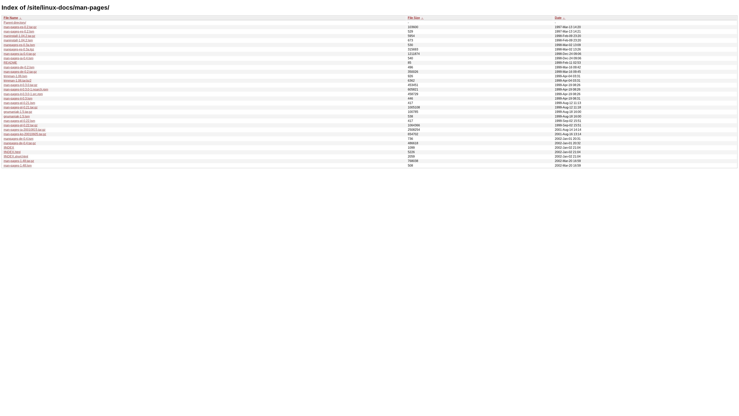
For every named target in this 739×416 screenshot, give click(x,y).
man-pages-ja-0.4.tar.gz (20, 53)
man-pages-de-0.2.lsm (19, 67)
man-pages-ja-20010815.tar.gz (24, 129)
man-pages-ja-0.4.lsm (18, 58)
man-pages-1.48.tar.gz (19, 161)
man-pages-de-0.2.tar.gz (20, 71)
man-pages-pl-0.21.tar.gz (21, 107)
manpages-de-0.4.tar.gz (20, 143)
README (10, 62)
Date (558, 17)
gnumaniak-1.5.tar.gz (18, 111)
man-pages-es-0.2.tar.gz (20, 27)
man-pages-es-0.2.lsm (19, 31)
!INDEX (9, 147)
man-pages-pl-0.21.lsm (19, 103)
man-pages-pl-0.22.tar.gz (21, 125)
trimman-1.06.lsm (15, 76)
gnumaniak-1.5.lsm (17, 116)
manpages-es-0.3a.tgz (19, 49)
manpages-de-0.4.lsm (18, 138)
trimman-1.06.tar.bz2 (17, 80)
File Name (11, 17)
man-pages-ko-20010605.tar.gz (25, 134)
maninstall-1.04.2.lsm (18, 40)
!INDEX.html (12, 152)
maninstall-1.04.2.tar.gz (19, 36)
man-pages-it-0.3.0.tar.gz (20, 85)
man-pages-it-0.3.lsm (18, 98)
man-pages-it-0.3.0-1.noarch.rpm (26, 89)
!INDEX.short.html (16, 156)
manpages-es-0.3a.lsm (19, 45)
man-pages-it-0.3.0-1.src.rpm (23, 94)
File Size (414, 17)
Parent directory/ (15, 22)
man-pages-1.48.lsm (18, 165)
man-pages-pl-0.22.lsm (19, 120)
